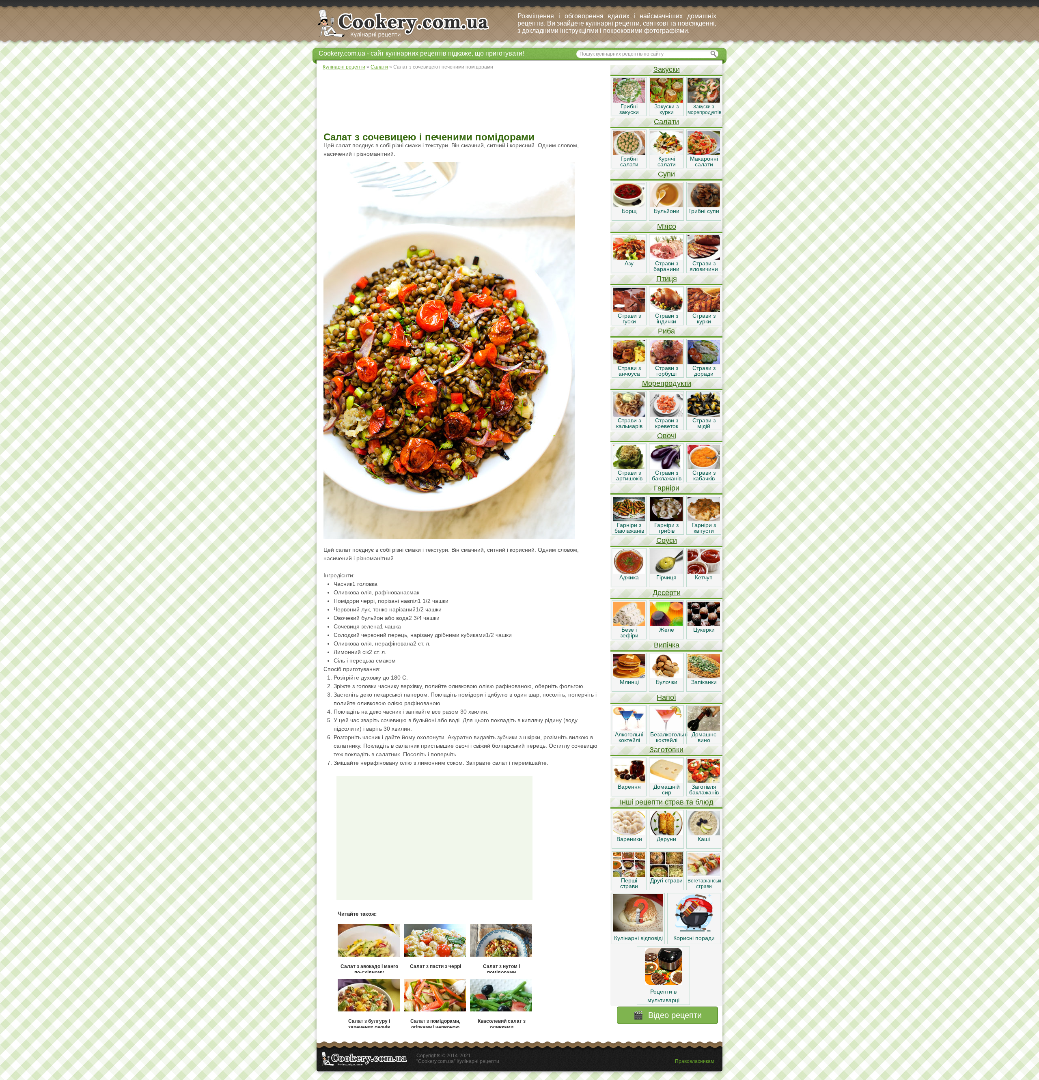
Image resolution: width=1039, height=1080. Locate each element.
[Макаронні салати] (704, 153)
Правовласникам (694, 1061)
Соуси (666, 540)
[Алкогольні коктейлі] (629, 728)
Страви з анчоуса (629, 371)
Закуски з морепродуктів (704, 109)
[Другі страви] (666, 874)
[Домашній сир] (666, 781)
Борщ (629, 211)
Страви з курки (704, 318)
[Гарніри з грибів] (666, 519)
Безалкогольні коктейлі (669, 737)
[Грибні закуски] (629, 100)
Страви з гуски (629, 318)
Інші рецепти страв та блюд (667, 802)
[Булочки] (666, 676)
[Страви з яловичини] (704, 257)
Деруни (666, 839)
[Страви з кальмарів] (629, 414)
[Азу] (629, 257)
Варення (629, 786)
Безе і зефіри (629, 632)
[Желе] (666, 624)
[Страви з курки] (704, 310)
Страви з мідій (704, 423)
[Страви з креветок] (666, 414)
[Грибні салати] (629, 153)
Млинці (629, 682)
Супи (666, 174)
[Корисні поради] (694, 929)
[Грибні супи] (704, 205)
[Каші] (704, 833)
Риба (666, 331)
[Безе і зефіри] (629, 624)
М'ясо (666, 226)
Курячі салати (666, 161)
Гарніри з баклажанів (629, 528)
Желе (666, 629)
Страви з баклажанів (666, 475)
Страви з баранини (666, 266)
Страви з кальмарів (629, 423)
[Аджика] (629, 571)
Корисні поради (694, 938)
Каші (704, 839)
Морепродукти (666, 383)
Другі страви (666, 880)
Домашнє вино (704, 737)
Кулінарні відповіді (638, 938)
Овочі (666, 436)
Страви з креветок (666, 423)
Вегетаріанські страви (704, 883)
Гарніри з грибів (666, 528)
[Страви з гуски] (629, 310)
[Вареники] (629, 833)
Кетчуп (704, 577)
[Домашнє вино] (704, 728)
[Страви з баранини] (666, 257)
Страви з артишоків (629, 475)
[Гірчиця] (666, 571)
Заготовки (666, 750)
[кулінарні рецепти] (410, 38)
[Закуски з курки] (666, 100)
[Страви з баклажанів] (666, 467)
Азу (629, 263)
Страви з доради (704, 371)
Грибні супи (703, 211)
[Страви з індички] (666, 310)
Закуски (666, 69)
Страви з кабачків (704, 475)
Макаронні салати (704, 161)
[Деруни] (666, 833)
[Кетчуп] (704, 571)
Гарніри (666, 488)
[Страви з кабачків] (704, 467)
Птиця (666, 279)
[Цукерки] (704, 624)
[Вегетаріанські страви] (704, 874)
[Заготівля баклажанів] (704, 781)
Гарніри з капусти (704, 528)
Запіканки (704, 682)
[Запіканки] (704, 676)
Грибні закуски (629, 109)
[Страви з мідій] (704, 414)
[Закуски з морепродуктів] (704, 100)
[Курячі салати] (666, 153)
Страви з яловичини (704, 266)
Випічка (666, 645)
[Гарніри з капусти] (704, 519)
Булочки (666, 682)
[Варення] (629, 781)
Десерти (667, 593)
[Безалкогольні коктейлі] (666, 728)
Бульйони (666, 211)
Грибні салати (629, 161)
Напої (666, 697)
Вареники (629, 839)
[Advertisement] (463, 101)
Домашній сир (666, 789)
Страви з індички (666, 318)
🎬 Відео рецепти (667, 1015)
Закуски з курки (666, 109)
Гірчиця (666, 577)
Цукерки (704, 629)
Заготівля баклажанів (704, 789)
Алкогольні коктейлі (629, 737)
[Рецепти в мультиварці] (663, 983)
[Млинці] (629, 676)
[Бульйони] (666, 205)
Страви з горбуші (666, 371)
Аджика (629, 577)
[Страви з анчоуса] (629, 362)
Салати (666, 122)
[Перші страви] (629, 874)
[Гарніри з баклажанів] (629, 519)
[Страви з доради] (704, 362)
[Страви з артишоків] (629, 467)
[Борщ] (629, 205)
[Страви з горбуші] (666, 362)
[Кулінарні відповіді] (638, 929)
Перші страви (629, 883)
